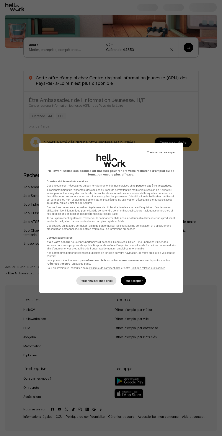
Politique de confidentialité (105, 268)
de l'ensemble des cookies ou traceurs (91, 190)
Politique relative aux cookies (148, 268)
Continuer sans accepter (161, 152)
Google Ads (120, 242)
